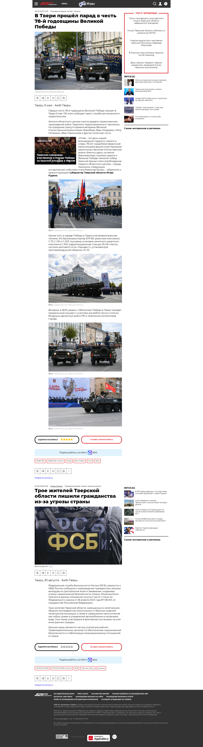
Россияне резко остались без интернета (148, 118)
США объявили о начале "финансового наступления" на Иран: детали (151, 502)
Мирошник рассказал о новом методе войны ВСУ (148, 90)
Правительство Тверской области (49, 92)
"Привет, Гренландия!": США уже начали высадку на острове (149, 108)
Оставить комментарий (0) (101, 440)
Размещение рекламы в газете (119, 697)
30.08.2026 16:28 (41, 486)
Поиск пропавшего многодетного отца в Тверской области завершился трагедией (146, 20)
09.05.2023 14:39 (41, 11)
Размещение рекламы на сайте (89, 697)
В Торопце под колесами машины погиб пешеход (146, 54)
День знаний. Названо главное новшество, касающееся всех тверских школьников (146, 65)
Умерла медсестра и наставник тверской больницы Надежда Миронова (146, 43)
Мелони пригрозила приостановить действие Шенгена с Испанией (151, 81)
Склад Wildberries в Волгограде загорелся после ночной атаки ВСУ (150, 520)
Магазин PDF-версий (100, 694)
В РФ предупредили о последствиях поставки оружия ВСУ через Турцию (151, 492)
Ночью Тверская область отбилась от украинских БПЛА (146, 31)
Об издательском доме (64, 694)
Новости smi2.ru (44, 478)
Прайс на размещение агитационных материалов (76, 699)
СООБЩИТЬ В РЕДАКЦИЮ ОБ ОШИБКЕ (116, 699)
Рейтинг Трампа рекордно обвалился (146, 529)
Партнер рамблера (77, 737)
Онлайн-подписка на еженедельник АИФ (130, 694)
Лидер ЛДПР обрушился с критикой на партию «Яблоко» (151, 99)
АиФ (51, 566)
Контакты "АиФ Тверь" (63, 697)
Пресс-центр (82, 694)
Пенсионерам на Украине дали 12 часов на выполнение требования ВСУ (149, 512)
